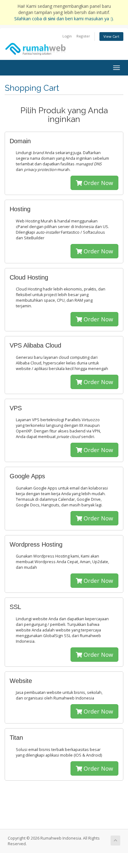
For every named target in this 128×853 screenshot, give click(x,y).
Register (83, 36)
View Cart (111, 36)
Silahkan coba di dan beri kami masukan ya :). (64, 19)
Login (67, 36)
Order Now (97, 183)
